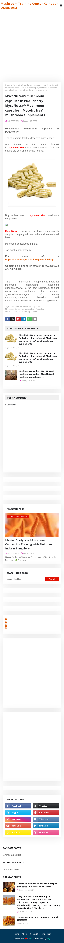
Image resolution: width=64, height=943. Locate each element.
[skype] (18, 812)
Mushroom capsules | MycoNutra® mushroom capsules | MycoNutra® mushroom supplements (36, 374)
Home (7, 85)
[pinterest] (46, 812)
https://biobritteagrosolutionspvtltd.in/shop (29, 259)
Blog (48, 938)
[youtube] (18, 825)
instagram (46, 934)
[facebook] (18, 805)
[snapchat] (18, 832)
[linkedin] (46, 825)
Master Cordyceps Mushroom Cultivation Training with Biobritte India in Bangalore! (28, 544)
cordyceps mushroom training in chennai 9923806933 (37, 919)
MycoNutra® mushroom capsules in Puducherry (25, 309)
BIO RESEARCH (13, 121)
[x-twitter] (46, 805)
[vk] (46, 819)
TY (31, 938)
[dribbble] (46, 832)
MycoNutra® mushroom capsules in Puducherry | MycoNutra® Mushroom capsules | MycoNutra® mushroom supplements (38, 339)
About (24, 934)
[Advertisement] (32, 44)
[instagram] (18, 819)
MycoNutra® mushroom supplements (29, 85)
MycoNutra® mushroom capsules (25, 306)
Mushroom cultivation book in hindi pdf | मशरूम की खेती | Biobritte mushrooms (38, 885)
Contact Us (34, 934)
